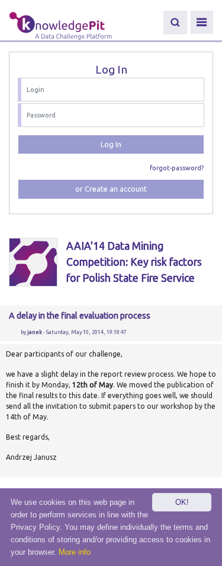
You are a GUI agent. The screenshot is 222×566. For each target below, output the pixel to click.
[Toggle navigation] (202, 22)
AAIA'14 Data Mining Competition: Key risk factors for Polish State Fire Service (134, 262)
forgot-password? (177, 167)
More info (75, 552)
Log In (111, 144)
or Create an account (111, 189)
